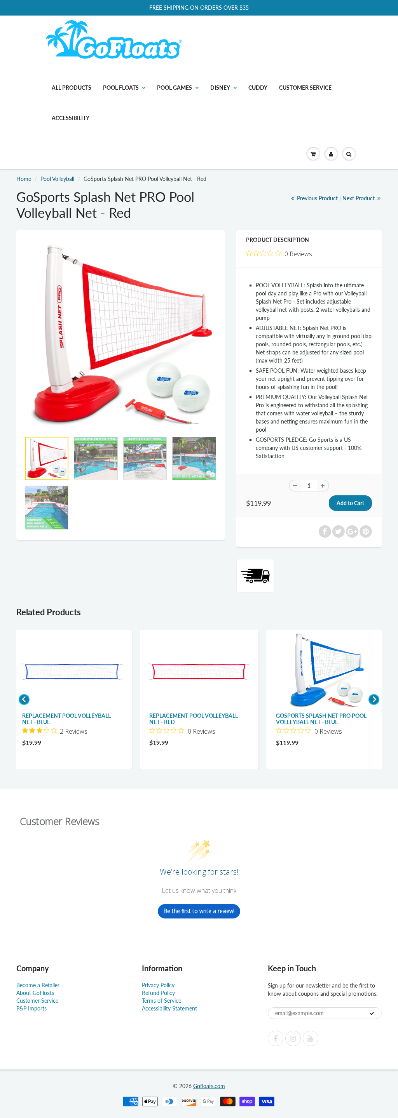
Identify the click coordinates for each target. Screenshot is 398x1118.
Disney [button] (220, 87)
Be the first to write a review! (199, 911)
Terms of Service (161, 1000)
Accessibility (70, 118)
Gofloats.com (209, 1086)
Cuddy (257, 87)
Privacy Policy (158, 985)
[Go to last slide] (24, 699)
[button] (313, 154)
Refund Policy (158, 993)
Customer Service (305, 87)
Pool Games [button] (174, 87)
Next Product (359, 198)
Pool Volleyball (57, 178)
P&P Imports (31, 1008)
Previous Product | (318, 198)
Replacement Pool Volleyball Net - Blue (66, 718)
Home (23, 178)
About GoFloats (35, 993)
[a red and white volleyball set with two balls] (120, 335)
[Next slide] (373, 699)
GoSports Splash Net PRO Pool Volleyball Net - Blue (321, 718)
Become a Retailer (37, 985)
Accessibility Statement (169, 1008)
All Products (71, 87)
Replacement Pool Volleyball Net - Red (193, 718)
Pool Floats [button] (121, 87)
